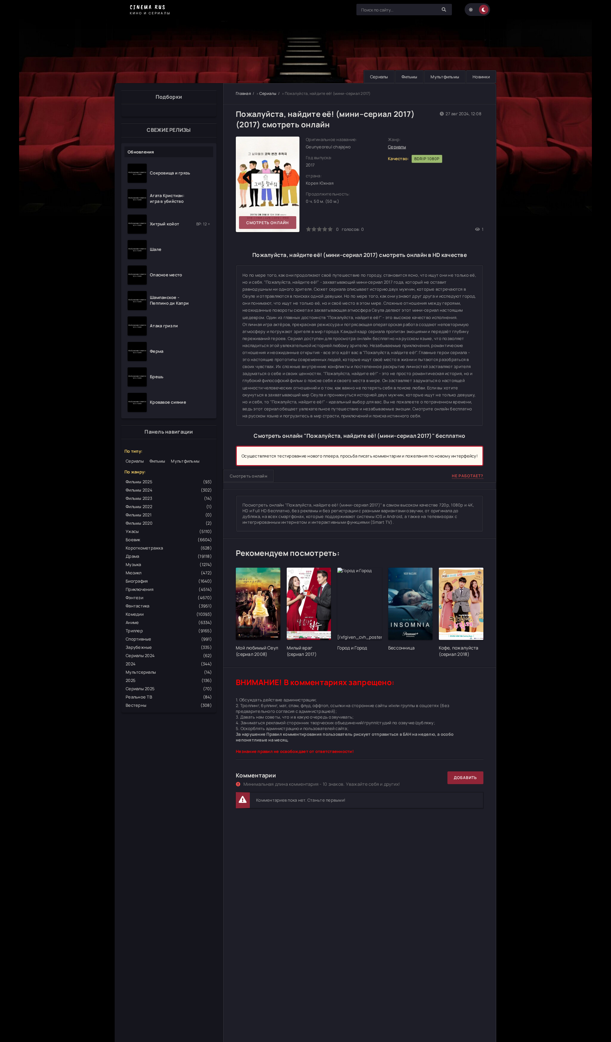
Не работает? (467, 475)
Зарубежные (169, 647)
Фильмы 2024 (169, 490)
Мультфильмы (445, 77)
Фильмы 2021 (169, 515)
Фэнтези (169, 597)
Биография (169, 581)
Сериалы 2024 (169, 655)
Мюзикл (169, 573)
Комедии (169, 614)
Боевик (169, 539)
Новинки (481, 77)
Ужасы (169, 531)
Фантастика (169, 606)
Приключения (169, 589)
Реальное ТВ (169, 697)
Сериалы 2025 (169, 688)
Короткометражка (169, 548)
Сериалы (379, 77)
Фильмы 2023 (169, 498)
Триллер (169, 631)
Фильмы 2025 (169, 482)
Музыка (169, 564)
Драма (169, 556)
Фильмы (410, 77)
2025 (169, 680)
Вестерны (169, 705)
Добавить (465, 777)
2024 (169, 664)
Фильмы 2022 (169, 506)
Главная (243, 93)
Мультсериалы (169, 672)
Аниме (169, 622)
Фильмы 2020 (169, 523)
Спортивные (169, 639)
